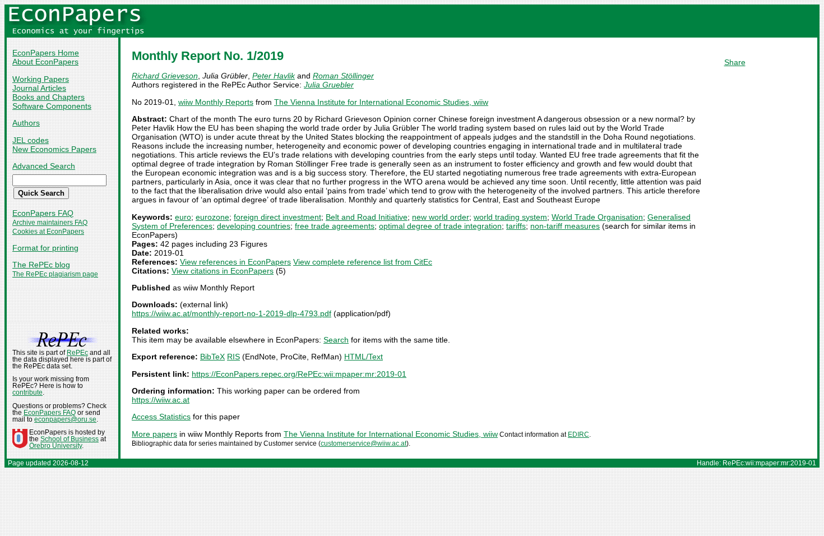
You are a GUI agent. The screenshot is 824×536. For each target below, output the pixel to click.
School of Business (69, 439)
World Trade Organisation (597, 216)
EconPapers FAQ (42, 213)
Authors (26, 122)
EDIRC (578, 434)
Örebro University (55, 445)
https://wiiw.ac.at (160, 399)
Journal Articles (39, 88)
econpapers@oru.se (65, 419)
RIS (233, 356)
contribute (27, 392)
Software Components (51, 105)
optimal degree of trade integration (440, 225)
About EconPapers (45, 61)
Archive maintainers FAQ (49, 222)
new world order (440, 216)
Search (336, 339)
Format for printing (45, 247)
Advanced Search (43, 165)
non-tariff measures (565, 225)
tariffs (516, 225)
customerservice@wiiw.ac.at (363, 443)
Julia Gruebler (329, 84)
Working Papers (40, 79)
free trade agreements (334, 225)
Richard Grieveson (165, 75)
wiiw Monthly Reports (215, 102)
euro (183, 216)
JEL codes (30, 140)
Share (735, 62)
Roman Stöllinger (343, 75)
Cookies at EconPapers (48, 231)
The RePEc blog (41, 264)
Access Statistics (161, 416)
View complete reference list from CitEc (362, 261)
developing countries (253, 225)
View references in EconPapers (235, 261)
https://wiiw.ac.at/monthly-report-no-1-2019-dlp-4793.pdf (231, 313)
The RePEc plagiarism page (55, 274)
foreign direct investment (277, 216)
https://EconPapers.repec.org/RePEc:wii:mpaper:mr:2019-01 (299, 373)
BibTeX (212, 356)
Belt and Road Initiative (367, 216)
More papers (154, 433)
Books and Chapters (48, 97)
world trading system (510, 216)
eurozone (212, 216)
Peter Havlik (273, 75)
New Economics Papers (54, 149)
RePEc (77, 352)
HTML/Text (363, 356)
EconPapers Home (45, 52)
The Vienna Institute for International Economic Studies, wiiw (381, 102)
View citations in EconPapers (223, 270)
